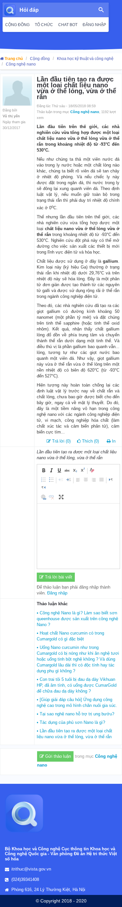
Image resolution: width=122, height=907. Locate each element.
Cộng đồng (40, 58)
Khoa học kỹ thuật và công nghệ (85, 58)
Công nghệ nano (21, 64)
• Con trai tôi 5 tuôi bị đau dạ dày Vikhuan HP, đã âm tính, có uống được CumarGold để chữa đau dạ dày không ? (76, 685)
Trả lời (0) (61, 441)
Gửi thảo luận (57, 756)
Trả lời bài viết (58, 577)
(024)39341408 (25, 879)
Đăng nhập (57, 593)
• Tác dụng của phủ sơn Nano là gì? (71, 722)
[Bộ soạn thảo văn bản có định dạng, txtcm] (78, 536)
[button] (43, 470)
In (114, 441)
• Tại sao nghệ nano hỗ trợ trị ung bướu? (75, 713)
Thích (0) (90, 441)
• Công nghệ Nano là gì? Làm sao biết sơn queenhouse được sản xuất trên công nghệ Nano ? (77, 618)
